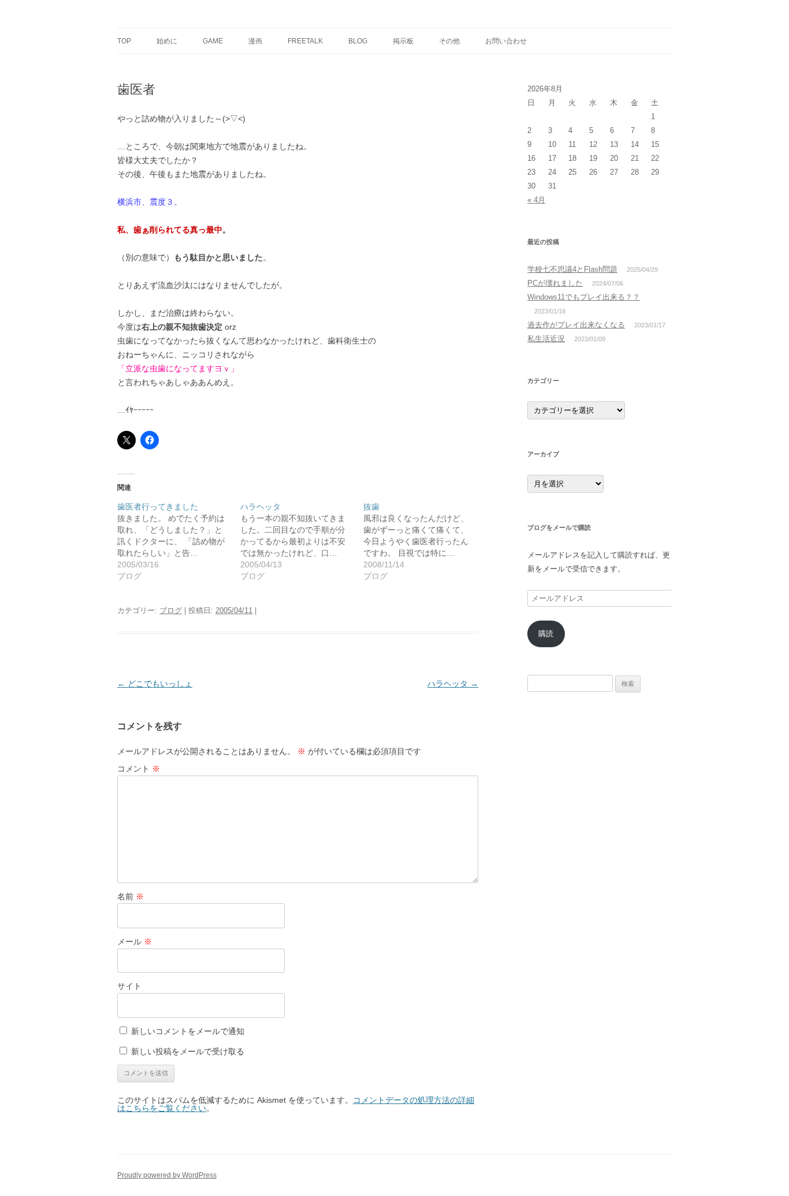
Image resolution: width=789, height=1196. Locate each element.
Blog (357, 41)
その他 (449, 41)
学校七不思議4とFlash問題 (572, 269)
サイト (129, 986)
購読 (545, 633)
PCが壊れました (555, 283)
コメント (138, 768)
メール (134, 941)
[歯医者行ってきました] (178, 541)
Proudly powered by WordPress (167, 1175)
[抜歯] (424, 541)
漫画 (255, 41)
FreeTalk (305, 41)
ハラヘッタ (452, 683)
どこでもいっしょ (154, 683)
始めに (167, 41)
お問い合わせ (506, 41)
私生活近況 (546, 338)
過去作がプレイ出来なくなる (576, 324)
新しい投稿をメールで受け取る (187, 1051)
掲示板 (403, 41)
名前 (130, 896)
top (124, 41)
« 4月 (536, 199)
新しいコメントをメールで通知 (187, 1031)
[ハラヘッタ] (301, 541)
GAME (213, 41)
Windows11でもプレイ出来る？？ (583, 297)
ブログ (170, 610)
